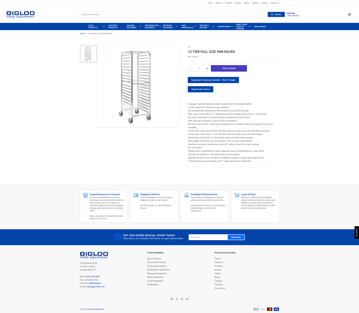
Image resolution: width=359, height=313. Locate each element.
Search (278, 14)
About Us (219, 3)
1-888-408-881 (94, 283)
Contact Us (274, 3)
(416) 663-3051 (93, 276)
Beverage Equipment (168, 26)
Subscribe (236, 237)
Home (210, 3)
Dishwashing (224, 26)
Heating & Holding (204, 26)
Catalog (255, 3)
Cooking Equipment (132, 26)
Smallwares (260, 26)
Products (229, 3)
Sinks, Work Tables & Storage (241, 26)
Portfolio (264, 3)
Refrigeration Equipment (151, 26)
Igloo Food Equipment (95, 309)
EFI (189, 47)
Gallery (246, 3)
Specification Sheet (200, 89)
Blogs (217, 277)
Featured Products (113, 26)
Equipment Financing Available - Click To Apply (213, 80)
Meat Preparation (155, 277)
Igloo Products (93, 26)
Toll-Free (291, 13)
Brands (238, 3)
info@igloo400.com (95, 286)
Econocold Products (156, 262)
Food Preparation (187, 26)
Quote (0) (357, 232)
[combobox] (182, 14)
